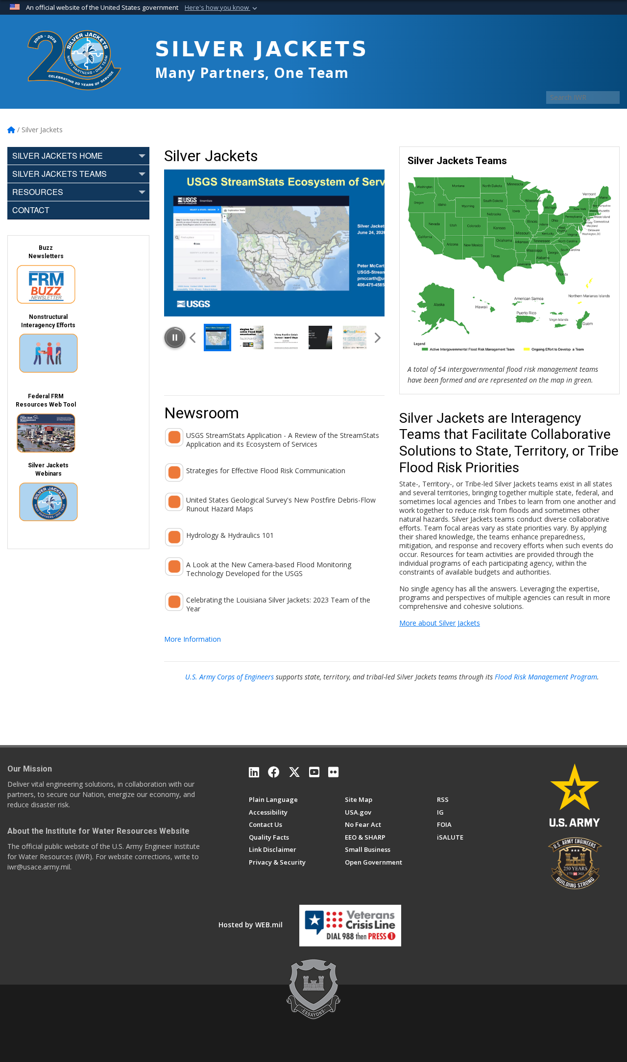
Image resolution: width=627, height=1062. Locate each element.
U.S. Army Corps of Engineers (229, 676)
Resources (37, 191)
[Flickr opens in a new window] (333, 772)
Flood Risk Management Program (546, 676)
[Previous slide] (193, 337)
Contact (30, 210)
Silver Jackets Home (57, 155)
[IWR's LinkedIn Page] (254, 772)
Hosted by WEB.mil (250, 924)
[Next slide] (377, 337)
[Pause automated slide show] (175, 337)
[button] (222, 8)
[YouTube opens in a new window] (314, 772)
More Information (192, 639)
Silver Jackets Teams (59, 173)
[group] (274, 242)
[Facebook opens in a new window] (274, 772)
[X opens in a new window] (294, 772)
